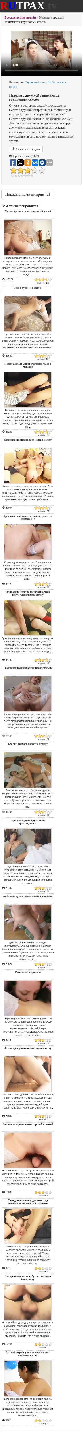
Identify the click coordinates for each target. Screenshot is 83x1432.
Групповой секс (35, 82)
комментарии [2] (27, 194)
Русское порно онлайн (20, 17)
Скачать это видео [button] (27, 149)
